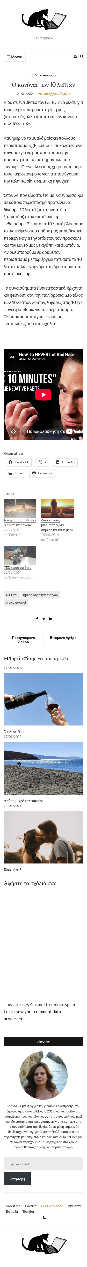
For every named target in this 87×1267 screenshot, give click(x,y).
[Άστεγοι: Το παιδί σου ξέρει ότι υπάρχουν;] (20, 508)
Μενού (16, 57)
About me (13, 1206)
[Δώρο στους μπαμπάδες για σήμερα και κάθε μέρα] (57, 508)
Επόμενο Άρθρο (63, 637)
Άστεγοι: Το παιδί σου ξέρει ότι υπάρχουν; (20, 522)
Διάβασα (74, 1206)
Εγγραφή (17, 1178)
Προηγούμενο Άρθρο (23, 639)
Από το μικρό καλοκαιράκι (23, 800)
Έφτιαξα (12, 1211)
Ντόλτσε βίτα (13, 731)
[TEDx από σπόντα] (20, 555)
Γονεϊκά (30, 1206)
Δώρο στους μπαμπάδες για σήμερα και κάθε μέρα (57, 525)
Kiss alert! (12, 869)
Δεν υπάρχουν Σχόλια (54, 94)
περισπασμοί (16, 602)
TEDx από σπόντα (17, 567)
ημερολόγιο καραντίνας (40, 595)
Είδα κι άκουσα (43, 75)
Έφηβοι (28, 1211)
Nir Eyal (11, 595)
